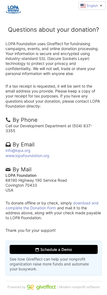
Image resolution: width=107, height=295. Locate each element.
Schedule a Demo (55, 249)
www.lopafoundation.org (27, 155)
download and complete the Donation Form (51, 205)
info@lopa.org (17, 150)
